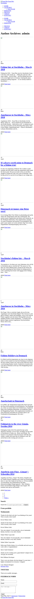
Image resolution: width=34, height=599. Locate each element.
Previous (3, 566)
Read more (7, 84)
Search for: (4, 504)
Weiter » (6, 498)
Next (7, 566)
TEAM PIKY (8, 7)
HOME (6, 6)
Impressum (15, 596)
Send (2, 594)
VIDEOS (6, 14)
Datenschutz (21, 596)
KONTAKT (7, 15)
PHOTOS (7, 12)
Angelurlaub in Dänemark (12, 401)
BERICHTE (7, 10)
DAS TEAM (11, 9)
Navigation (4, 3)
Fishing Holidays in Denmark (14, 355)
